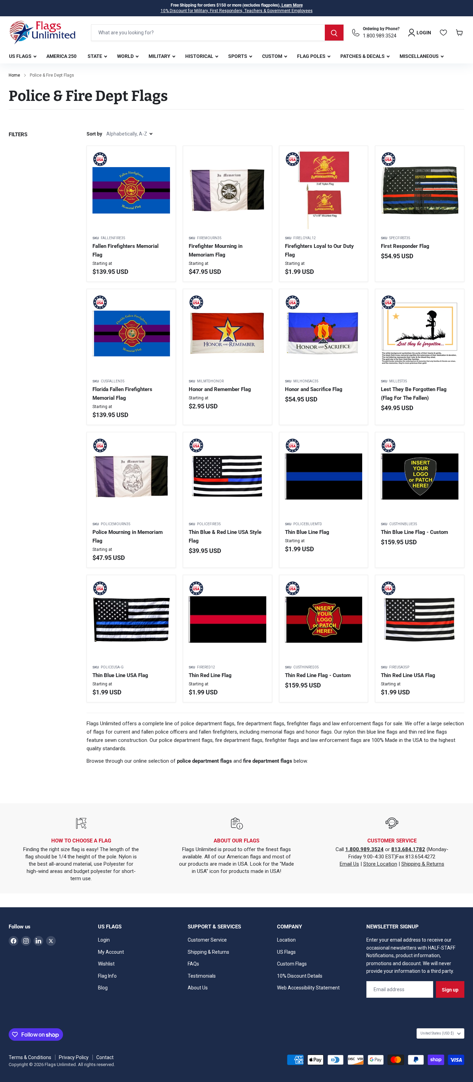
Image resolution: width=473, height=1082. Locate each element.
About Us (198, 987)
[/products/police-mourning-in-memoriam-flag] (131, 477)
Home (14, 75)
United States (437, 1033)
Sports (238, 56)
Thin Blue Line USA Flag (120, 675)
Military (160, 56)
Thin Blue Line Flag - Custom (414, 532)
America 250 (61, 56)
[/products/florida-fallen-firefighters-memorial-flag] (131, 333)
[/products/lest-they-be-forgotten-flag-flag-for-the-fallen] (419, 333)
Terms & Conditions (30, 1057)
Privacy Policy (74, 1057)
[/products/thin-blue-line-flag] (324, 477)
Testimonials (202, 976)
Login (104, 940)
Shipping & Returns (422, 864)
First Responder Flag (405, 246)
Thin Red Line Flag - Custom (318, 675)
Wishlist (106, 964)
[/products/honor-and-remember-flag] (227, 333)
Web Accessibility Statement (308, 987)
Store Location (380, 864)
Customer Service (207, 940)
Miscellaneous (420, 56)
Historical (199, 56)
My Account (111, 952)
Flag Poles (312, 56)
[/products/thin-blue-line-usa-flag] (131, 619)
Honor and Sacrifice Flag (313, 389)
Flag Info (107, 976)
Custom (272, 56)
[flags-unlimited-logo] (42, 32)
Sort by (94, 134)
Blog (103, 987)
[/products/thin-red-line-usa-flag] (419, 619)
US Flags (21, 56)
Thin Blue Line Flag (307, 532)
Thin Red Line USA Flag (408, 675)
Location (286, 940)
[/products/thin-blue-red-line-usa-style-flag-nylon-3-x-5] (227, 477)
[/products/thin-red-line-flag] (227, 619)
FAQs (193, 964)
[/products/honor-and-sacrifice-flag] (324, 333)
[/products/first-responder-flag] (419, 190)
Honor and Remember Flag (220, 389)
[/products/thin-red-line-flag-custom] (324, 619)
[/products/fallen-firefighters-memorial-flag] (131, 190)
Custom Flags (292, 964)
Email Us (349, 864)
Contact (105, 1057)
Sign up (450, 990)
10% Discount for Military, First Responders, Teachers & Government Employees (237, 10)
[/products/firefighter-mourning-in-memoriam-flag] (227, 190)
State (95, 56)
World (126, 56)
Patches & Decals (363, 56)
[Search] (334, 33)
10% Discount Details (299, 976)
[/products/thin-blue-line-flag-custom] (419, 477)
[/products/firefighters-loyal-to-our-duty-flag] (324, 190)
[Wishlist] (443, 32)
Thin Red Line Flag (210, 675)
